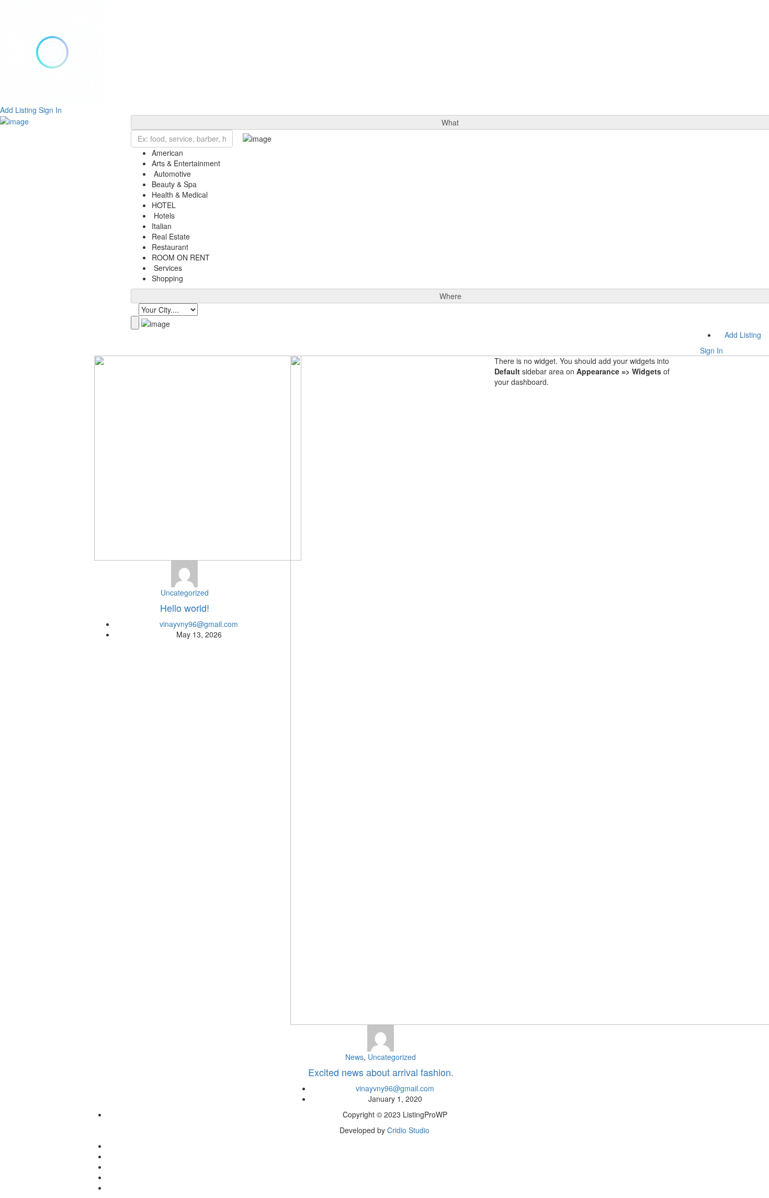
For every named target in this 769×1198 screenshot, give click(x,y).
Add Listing (18, 110)
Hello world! (184, 607)
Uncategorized (185, 592)
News (354, 1057)
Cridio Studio (408, 1130)
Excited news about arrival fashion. (381, 1072)
